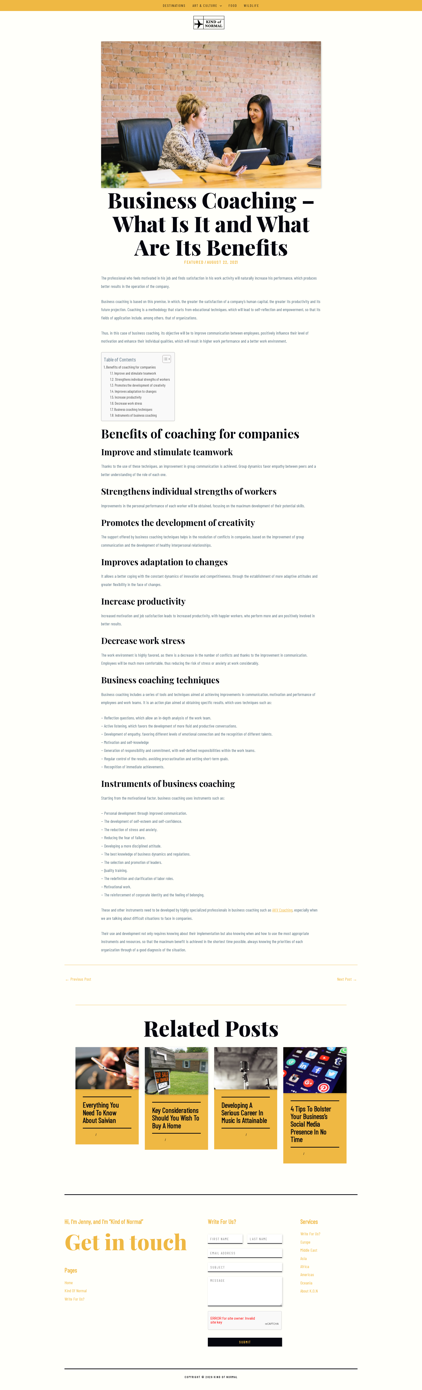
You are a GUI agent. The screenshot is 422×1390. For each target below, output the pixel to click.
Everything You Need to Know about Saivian (101, 1112)
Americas (307, 1274)
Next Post (347, 979)
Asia (303, 1258)
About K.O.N (309, 1290)
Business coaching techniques (133, 409)
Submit (245, 1342)
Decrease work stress (128, 403)
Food (233, 5)
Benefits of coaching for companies (131, 367)
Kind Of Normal (75, 1290)
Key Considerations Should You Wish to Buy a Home (175, 1118)
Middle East (308, 1250)
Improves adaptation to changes (135, 391)
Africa (304, 1266)
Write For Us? (74, 1299)
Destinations (174, 5)
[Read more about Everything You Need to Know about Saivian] (107, 1067)
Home (68, 1282)
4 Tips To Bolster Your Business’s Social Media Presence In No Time (311, 1124)
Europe (305, 1242)
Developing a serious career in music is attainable (244, 1112)
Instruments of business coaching (136, 415)
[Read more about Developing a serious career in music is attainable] (245, 1067)
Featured (194, 262)
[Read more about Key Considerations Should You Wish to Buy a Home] (176, 1070)
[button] (219, 5)
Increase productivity (128, 397)
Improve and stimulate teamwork (135, 373)
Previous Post (78, 979)
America (227, 1134)
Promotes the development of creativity (140, 385)
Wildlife (251, 5)
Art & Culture (204, 5)
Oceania (306, 1282)
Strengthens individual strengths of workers (142, 379)
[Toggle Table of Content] (164, 359)
